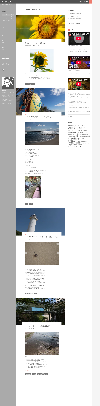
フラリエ (77, 127)
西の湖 (83, 143)
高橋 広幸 (4, 90)
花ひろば (32, 83)
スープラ (80, 125)
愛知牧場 (84, 136)
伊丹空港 (83, 130)
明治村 (88, 136)
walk (26, 40)
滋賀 (76, 141)
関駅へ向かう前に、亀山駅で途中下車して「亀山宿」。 (79, 16)
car (2, 40)
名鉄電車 (34, 374)
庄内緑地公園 (71, 136)
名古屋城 (73, 132)
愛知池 (80, 136)
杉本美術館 (40, 374)
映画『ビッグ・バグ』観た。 (73, 73)
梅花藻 (85, 138)
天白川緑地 (81, 134)
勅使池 (69, 132)
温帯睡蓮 (71, 141)
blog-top (86, 1)
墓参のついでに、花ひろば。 (37, 43)
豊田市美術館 (71, 144)
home (81, 1)
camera (3, 38)
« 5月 (4, 27)
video (72, 29)
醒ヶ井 (80, 144)
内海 (26, 203)
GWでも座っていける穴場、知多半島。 (42, 236)
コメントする (37, 45)
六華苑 (86, 130)
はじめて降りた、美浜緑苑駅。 (38, 326)
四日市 (69, 134)
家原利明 (86, 134)
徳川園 (76, 136)
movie (3, 45)
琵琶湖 (85, 141)
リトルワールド (72, 129)
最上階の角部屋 (6, 2)
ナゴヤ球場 (70, 127)
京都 (79, 130)
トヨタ (83, 125)
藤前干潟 (78, 143)
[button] (26, 60)
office (71, 125)
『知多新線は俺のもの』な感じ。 (39, 116)
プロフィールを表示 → (6, 103)
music (3, 47)
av (2, 37)
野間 (35, 293)
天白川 (76, 134)
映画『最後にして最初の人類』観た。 (75, 51)
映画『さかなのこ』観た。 (73, 111)
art (2, 35)
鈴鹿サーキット (75, 146)
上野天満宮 (80, 128)
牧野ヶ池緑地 (81, 141)
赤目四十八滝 (76, 144)
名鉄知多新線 (28, 374)
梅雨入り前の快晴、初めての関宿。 (75, 13)
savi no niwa (75, 125)
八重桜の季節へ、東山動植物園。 (74, 23)
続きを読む (28, 370)
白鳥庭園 (70, 143)
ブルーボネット (83, 127)
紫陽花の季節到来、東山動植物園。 (75, 18)
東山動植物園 (74, 138)
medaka (3, 44)
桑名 (81, 138)
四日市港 (72, 134)
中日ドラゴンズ (72, 130)
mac (69, 125)
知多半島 (27, 83)
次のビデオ (70, 116)
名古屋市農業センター (81, 132)
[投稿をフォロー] (3, 69)
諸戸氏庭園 (87, 143)
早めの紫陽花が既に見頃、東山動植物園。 (76, 21)
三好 (77, 128)
